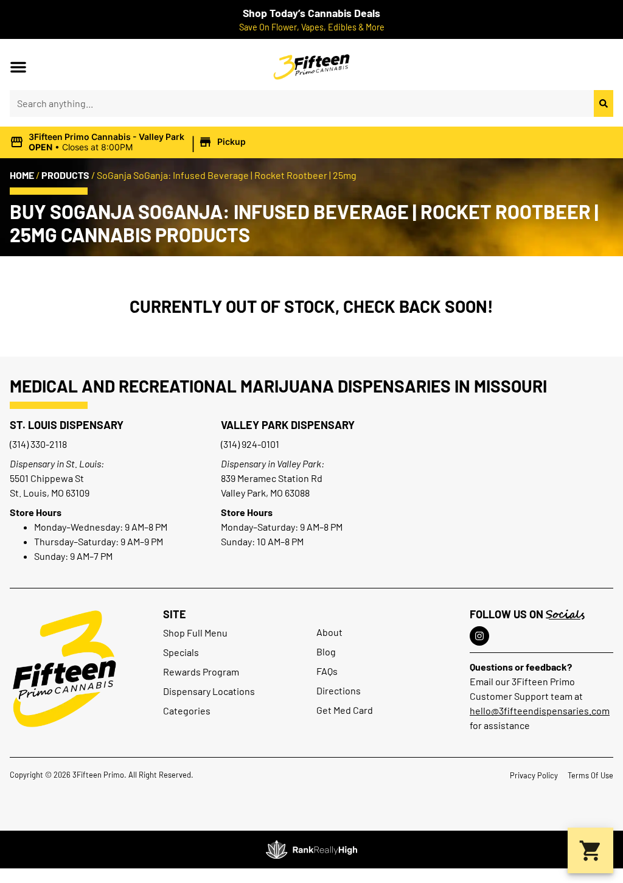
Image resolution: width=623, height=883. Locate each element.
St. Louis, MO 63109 (49, 492)
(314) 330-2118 (38, 444)
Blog (326, 651)
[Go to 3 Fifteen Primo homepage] (64, 669)
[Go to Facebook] (479, 636)
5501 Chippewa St (47, 478)
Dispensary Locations (209, 691)
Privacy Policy (534, 775)
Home (22, 175)
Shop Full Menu (195, 632)
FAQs (327, 671)
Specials (181, 652)
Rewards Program (201, 671)
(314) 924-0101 (250, 444)
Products (65, 175)
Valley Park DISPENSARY (288, 424)
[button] (18, 66)
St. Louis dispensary (67, 424)
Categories (187, 710)
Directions (338, 690)
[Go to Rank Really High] (311, 849)
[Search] (603, 103)
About (329, 632)
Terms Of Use (590, 775)
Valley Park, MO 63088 (265, 492)
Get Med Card (344, 710)
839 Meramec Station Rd (271, 478)
